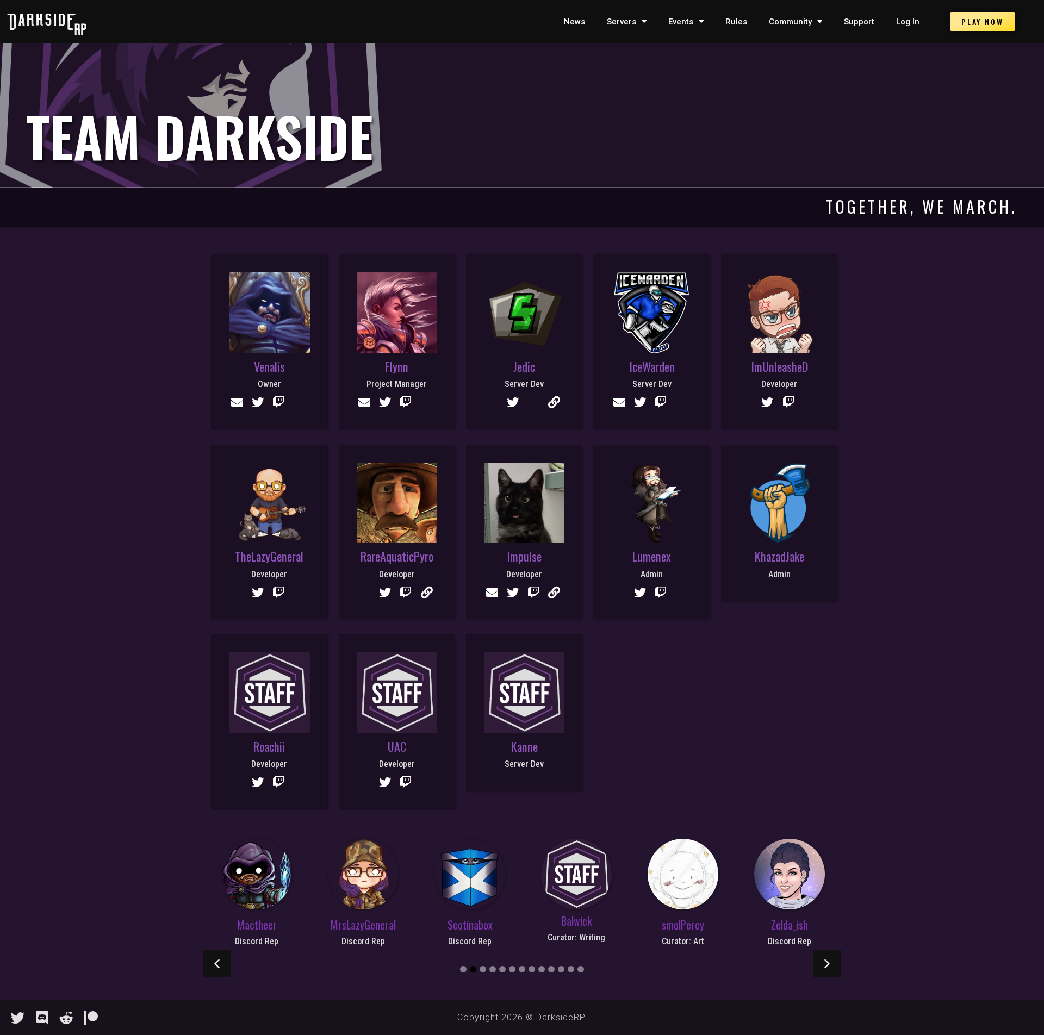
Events (680, 22)
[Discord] (42, 1018)
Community (790, 22)
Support (859, 22)
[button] (217, 963)
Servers (621, 22)
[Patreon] (91, 1018)
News (574, 22)
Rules (736, 22)
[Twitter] (17, 1018)
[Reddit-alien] (66, 1018)
